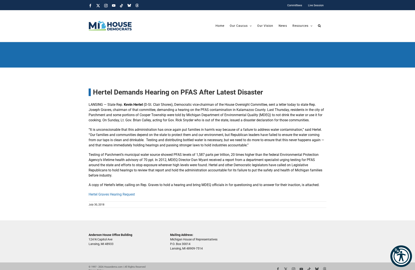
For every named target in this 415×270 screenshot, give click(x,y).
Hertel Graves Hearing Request (112, 194)
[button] (401, 256)
